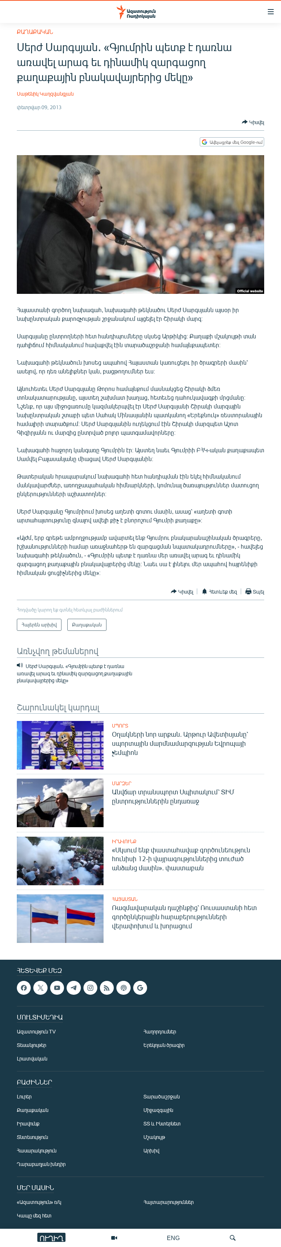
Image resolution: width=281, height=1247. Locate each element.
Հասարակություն (36, 1150)
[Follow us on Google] (140, 988)
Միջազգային (158, 1110)
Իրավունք (124, 841)
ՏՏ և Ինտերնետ (162, 1123)
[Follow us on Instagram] (90, 988)
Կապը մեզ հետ (34, 1215)
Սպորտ (120, 726)
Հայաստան (125, 899)
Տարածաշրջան (161, 1096)
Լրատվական (32, 1058)
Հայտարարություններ (168, 1202)
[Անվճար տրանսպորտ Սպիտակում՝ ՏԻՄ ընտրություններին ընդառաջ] (60, 803)
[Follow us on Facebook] (24, 988)
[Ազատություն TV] (114, 1238)
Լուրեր (24, 1096)
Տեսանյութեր (31, 1045)
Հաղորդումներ (159, 1031)
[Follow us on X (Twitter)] (40, 988)
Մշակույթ (154, 1137)
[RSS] (107, 988)
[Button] (253, 122)
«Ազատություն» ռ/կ (39, 1202)
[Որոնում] (233, 1238)
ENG (173, 1237)
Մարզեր (121, 783)
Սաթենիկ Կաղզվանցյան (45, 94)
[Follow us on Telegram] (73, 988)
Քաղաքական (35, 31)
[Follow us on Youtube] (57, 988)
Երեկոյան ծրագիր (163, 1045)
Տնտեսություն (32, 1137)
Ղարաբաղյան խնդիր (41, 1164)
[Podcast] (123, 988)
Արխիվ (151, 1150)
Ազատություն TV (36, 1031)
